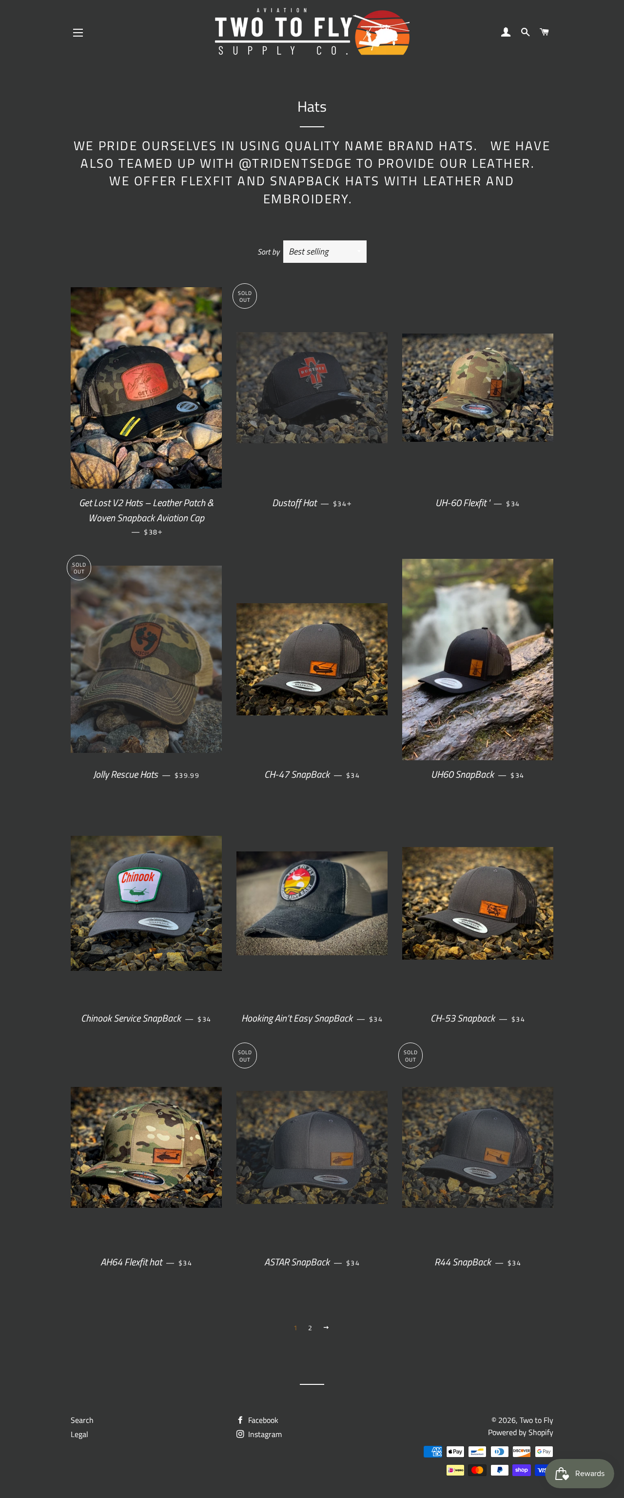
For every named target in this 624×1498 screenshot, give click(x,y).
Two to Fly (536, 1420)
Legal (79, 1434)
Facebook (262, 1420)
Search (82, 1420)
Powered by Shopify (520, 1432)
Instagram (264, 1434)
